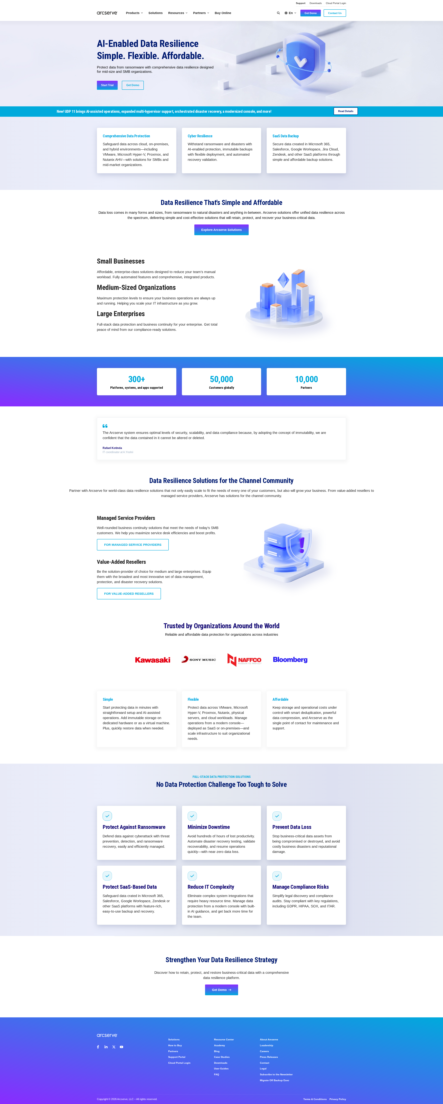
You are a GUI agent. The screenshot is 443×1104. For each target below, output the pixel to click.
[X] (114, 1047)
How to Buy (175, 1045)
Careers (264, 1051)
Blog (217, 1051)
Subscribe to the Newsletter (276, 1074)
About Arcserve (269, 1039)
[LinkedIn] (106, 1047)
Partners (199, 13)
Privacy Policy (337, 1099)
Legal (263, 1068)
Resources (176, 13)
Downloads (316, 3)
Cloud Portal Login (336, 3)
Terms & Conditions (315, 1099)
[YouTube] (121, 1047)
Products (132, 13)
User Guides (221, 1068)
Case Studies (222, 1057)
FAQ (216, 1074)
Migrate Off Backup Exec (274, 1080)
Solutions (155, 13)
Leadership (266, 1045)
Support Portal (176, 1057)
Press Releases (269, 1057)
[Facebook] (98, 1047)
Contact (264, 1062)
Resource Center (224, 1039)
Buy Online (223, 13)
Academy (219, 1045)
